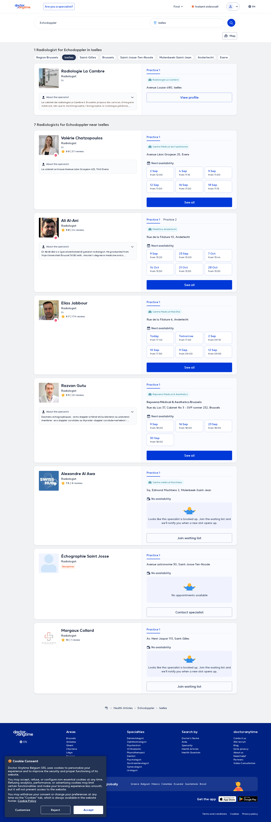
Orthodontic (134, 748)
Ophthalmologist (136, 741)
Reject (55, 810)
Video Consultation (244, 763)
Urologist (132, 770)
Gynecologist (134, 766)
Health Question (191, 752)
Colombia (166, 783)
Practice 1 (153, 70)
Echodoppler (145, 708)
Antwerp (71, 741)
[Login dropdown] (232, 6)
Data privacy (241, 748)
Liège (69, 752)
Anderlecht (206, 57)
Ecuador (179, 783)
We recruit (240, 741)
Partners (238, 759)
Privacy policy (250, 813)
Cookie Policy (27, 801)
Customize (22, 810)
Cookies (234, 813)
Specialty (187, 745)
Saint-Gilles (88, 57)
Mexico (156, 783)
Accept (88, 810)
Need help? (240, 756)
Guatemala (191, 783)
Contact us (240, 738)
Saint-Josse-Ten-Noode (136, 57)
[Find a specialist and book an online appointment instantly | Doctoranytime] (106, 708)
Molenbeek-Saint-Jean (175, 57)
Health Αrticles (123, 708)
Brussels (108, 57)
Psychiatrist (133, 745)
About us (238, 752)
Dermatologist (135, 738)
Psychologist (134, 759)
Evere (224, 57)
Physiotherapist (136, 752)
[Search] (231, 23)
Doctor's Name (190, 738)
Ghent (69, 745)
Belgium (145, 783)
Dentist (131, 756)
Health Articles (190, 748)
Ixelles (68, 57)
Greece (135, 783)
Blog (236, 745)
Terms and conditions (214, 813)
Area (184, 741)
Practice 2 (170, 219)
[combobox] (91, 22)
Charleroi (71, 748)
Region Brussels (47, 57)
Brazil (203, 783)
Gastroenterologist (138, 763)
